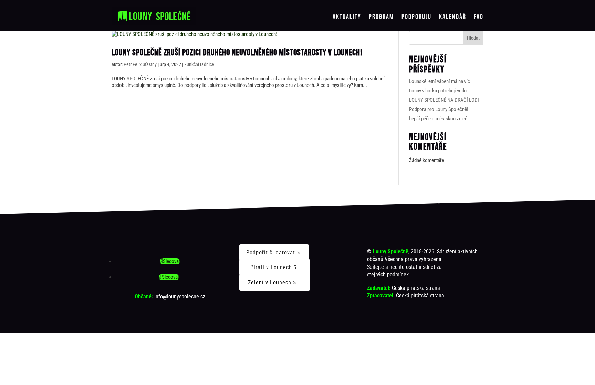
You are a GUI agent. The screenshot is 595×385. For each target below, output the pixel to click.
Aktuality (347, 17)
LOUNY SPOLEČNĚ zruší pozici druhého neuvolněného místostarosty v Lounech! (237, 53)
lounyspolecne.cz (186, 296)
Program (381, 17)
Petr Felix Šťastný (140, 64)
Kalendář (452, 17)
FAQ (478, 17)
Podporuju (416, 17)
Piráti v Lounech (271, 267)
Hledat (473, 38)
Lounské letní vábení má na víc (439, 81)
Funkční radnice (199, 64)
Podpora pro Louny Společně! (438, 109)
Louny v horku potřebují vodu (438, 91)
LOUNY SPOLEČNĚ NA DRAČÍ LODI (444, 100)
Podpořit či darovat (270, 252)
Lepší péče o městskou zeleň (438, 118)
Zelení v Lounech (269, 282)
